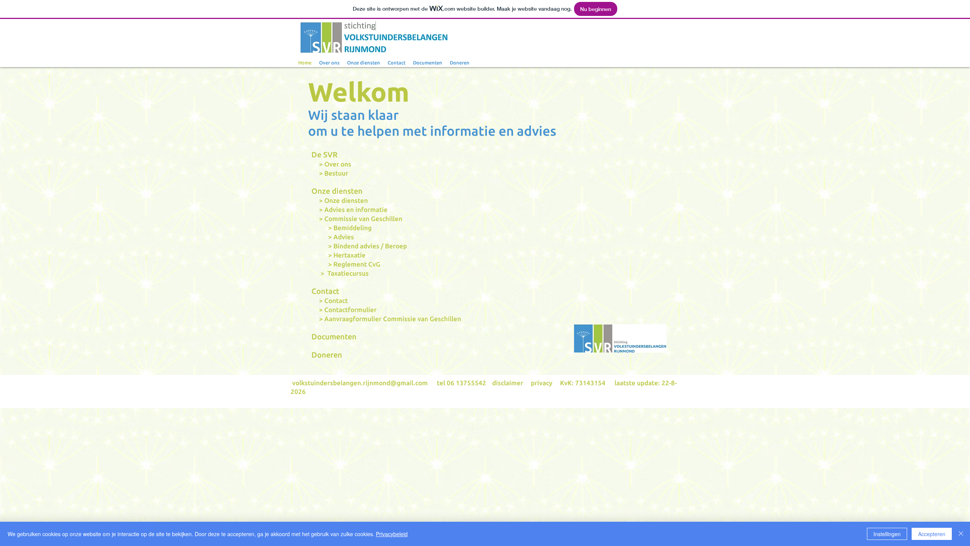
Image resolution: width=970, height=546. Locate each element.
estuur (338, 173)
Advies (343, 236)
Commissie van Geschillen (363, 218)
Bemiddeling (352, 227)
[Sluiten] (960, 534)
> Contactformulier (344, 309)
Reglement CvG (356, 264)
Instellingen (887, 534)
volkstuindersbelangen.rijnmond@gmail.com (360, 382)
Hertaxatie (349, 255)
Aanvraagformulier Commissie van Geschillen (392, 318)
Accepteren (931, 534)
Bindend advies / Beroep (370, 245)
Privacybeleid (392, 534)
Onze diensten (346, 200)
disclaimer (507, 382)
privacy (541, 382)
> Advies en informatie (349, 209)
